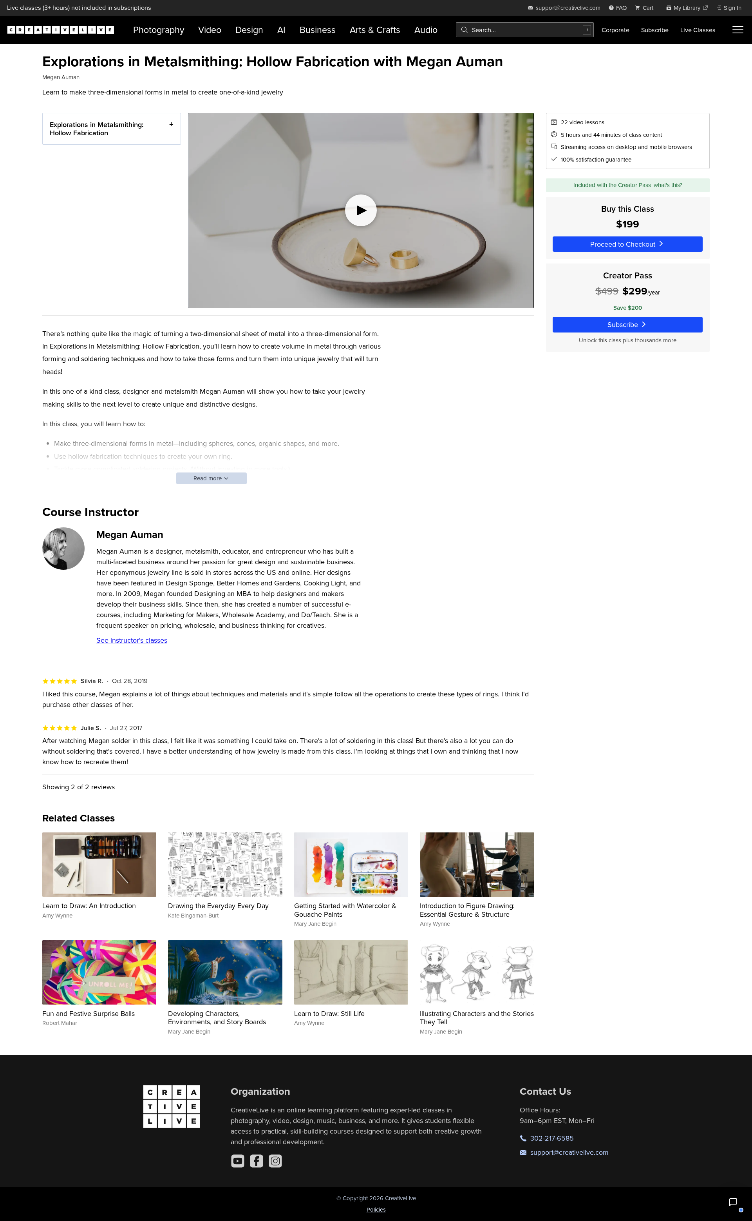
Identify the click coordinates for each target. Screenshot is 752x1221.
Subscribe (655, 29)
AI (281, 29)
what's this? (668, 185)
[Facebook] (256, 1161)
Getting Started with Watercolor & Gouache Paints (345, 910)
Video (209, 29)
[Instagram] (275, 1161)
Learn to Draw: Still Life (329, 1013)
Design (249, 29)
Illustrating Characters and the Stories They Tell (477, 1017)
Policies (376, 1209)
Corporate (615, 29)
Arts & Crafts (375, 29)
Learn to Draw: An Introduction (89, 905)
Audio (425, 29)
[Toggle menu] (738, 30)
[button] (733, 1202)
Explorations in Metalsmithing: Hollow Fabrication (96, 129)
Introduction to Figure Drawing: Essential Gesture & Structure (467, 910)
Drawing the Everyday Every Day (218, 905)
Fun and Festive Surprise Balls (88, 1013)
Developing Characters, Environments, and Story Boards (217, 1017)
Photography (158, 29)
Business (318, 29)
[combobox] (524, 30)
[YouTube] (238, 1161)
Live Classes (698, 29)
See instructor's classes (131, 640)
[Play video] (361, 210)
